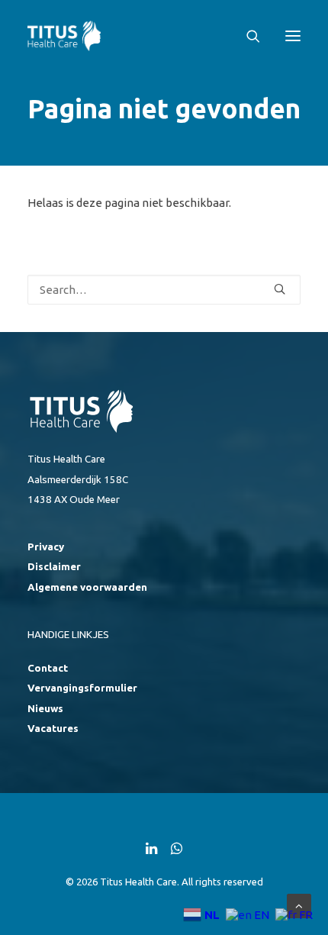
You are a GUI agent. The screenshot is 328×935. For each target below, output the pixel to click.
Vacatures (53, 728)
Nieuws (45, 708)
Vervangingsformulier (82, 688)
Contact (47, 668)
